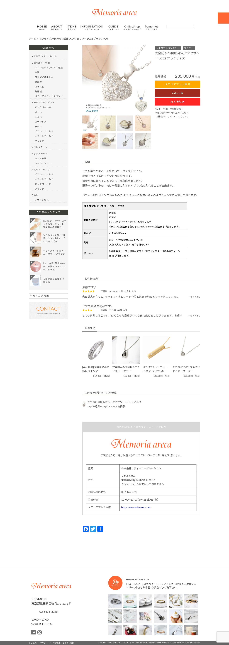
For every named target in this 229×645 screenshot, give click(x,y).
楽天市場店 (177, 101)
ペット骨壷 (41, 158)
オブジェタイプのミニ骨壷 (49, 67)
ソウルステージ (39, 147)
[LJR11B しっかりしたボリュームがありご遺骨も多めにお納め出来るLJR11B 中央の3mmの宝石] (191, 601)
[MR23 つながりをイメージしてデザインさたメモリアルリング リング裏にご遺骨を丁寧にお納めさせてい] (130, 601)
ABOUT (57, 28)
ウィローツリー (43, 163)
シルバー (39, 117)
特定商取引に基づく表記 (63, 642)
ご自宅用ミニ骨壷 (40, 62)
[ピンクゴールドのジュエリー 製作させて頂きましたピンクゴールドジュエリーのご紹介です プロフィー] (160, 631)
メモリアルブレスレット (44, 56)
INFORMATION (91, 28)
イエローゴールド (44, 131)
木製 (37, 72)
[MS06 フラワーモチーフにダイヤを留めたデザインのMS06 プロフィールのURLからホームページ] (115, 631)
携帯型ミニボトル (44, 77)
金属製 (38, 81)
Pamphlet (151, 28)
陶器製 (38, 91)
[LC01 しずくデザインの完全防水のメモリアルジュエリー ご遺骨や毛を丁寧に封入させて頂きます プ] (175, 631)
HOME (42, 28)
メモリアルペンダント (167, 48)
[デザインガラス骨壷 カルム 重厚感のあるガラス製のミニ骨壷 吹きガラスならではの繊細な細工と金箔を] (175, 616)
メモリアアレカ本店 (178, 84)
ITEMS (71, 28)
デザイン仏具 (42, 199)
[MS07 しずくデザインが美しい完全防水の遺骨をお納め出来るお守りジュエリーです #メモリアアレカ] (115, 616)
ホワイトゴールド (44, 136)
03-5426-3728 (48, 611)
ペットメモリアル (40, 153)
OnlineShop (132, 28)
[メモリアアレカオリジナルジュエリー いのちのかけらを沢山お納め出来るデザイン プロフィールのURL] (175, 601)
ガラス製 (39, 86)
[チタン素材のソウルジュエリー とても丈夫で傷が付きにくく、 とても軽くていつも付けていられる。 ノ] (130, 616)
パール (38, 112)
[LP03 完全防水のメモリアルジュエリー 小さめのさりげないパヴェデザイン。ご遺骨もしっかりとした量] (191, 616)
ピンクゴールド (43, 107)
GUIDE (113, 28)
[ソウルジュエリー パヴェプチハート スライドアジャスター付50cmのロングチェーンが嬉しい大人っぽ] (160, 616)
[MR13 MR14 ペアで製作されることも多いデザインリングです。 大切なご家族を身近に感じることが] (115, 601)
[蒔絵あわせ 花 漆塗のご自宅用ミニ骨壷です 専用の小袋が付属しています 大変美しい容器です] (130, 631)
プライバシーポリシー (38, 642)
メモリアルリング (40, 169)
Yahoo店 (177, 93)
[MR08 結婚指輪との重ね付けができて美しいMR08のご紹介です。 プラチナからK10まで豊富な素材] (145, 631)
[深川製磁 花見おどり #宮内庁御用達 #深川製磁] (191, 631)
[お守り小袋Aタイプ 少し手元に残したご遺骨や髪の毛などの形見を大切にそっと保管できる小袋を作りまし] (145, 616)
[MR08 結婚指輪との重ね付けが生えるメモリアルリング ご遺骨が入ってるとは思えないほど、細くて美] (160, 601)
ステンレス (41, 121)
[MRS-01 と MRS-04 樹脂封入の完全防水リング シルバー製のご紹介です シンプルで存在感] (145, 601)
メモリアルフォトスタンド (49, 96)
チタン (38, 126)
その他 (34, 195)
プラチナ (188, 48)
